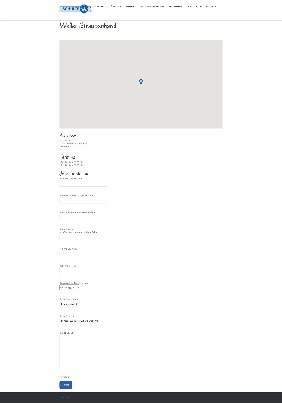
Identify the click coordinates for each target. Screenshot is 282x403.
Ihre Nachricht (67, 333)
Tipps (189, 6)
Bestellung (175, 6)
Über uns (116, 6)
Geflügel (130, 6)
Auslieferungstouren (152, 6)
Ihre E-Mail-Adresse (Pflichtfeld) (76, 195)
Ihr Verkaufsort (67, 316)
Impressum (64, 397)
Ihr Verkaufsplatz (68, 299)
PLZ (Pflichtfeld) (68, 249)
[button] (141, 81)
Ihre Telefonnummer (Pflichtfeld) (77, 212)
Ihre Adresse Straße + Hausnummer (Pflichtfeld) (78, 231)
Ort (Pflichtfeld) (67, 266)
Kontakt (211, 6)
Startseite (100, 6)
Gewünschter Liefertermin (73, 283)
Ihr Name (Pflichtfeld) (71, 178)
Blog (199, 6)
